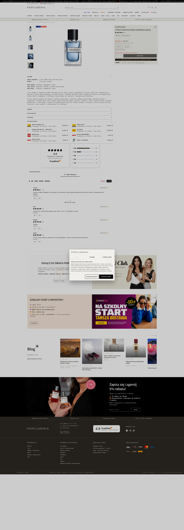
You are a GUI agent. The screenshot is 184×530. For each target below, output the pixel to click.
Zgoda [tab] (77, 257)
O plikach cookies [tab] (107, 257)
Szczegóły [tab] (92, 257)
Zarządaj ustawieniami (91, 276)
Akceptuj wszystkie (106, 276)
